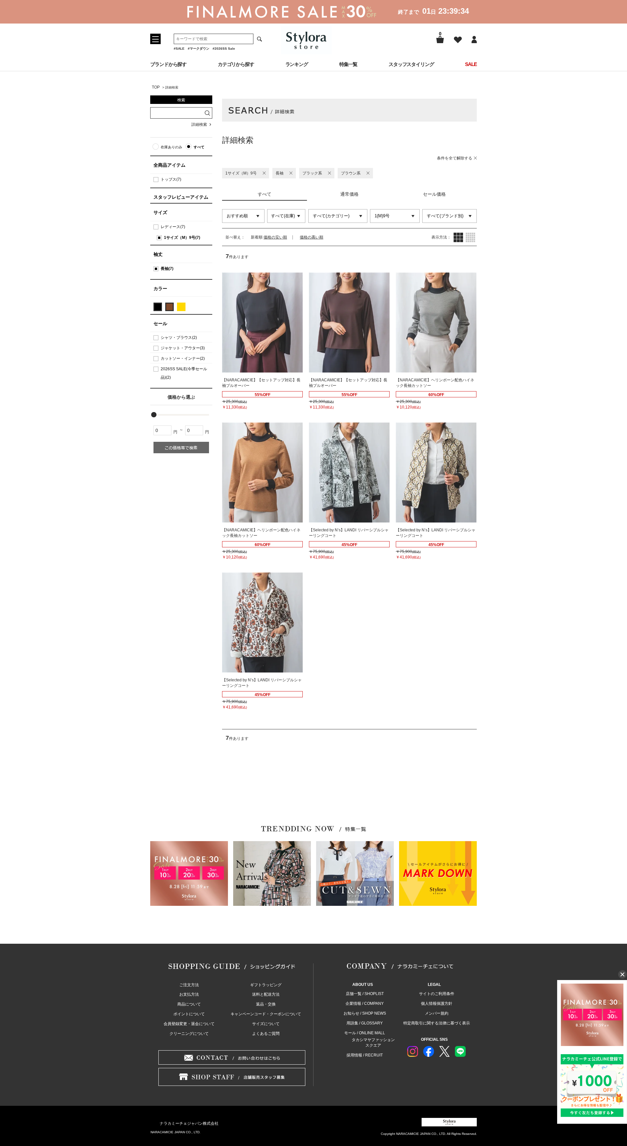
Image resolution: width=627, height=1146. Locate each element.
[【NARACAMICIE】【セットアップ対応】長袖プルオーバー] (262, 323)
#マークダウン (198, 48)
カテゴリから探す (236, 64)
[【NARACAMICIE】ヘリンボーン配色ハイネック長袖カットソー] (436, 323)
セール (160, 323)
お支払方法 (189, 994)
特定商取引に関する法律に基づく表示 (436, 1023)
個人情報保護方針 (436, 1003)
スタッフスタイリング (411, 64)
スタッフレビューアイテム (180, 197)
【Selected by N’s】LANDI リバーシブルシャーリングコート (349, 533)
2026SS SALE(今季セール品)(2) (184, 373)
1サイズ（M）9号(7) (182, 237)
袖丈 (158, 254)
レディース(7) (173, 226)
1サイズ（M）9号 (241, 173)
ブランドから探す (168, 64)
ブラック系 (312, 173)
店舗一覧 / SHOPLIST (365, 993)
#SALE (179, 48)
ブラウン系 (351, 173)
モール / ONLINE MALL (364, 1033)
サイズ (160, 212)
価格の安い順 (275, 237)
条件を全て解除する (454, 158)
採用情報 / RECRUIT (364, 1055)
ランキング (296, 64)
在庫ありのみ (171, 147)
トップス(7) (171, 179)
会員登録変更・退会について (189, 1023)
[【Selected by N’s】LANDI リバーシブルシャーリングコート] (349, 473)
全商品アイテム (169, 165)
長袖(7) (167, 268)
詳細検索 (199, 124)
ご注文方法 (189, 985)
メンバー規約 (436, 1013)
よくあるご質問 (266, 1033)
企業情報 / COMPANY (365, 1003)
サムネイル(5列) (470, 237)
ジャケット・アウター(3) (183, 348)
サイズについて (266, 1023)
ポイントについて (189, 1014)
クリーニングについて (189, 1033)
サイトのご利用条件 (436, 993)
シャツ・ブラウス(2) (179, 337)
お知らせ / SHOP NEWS (365, 1013)
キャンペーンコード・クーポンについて (266, 1014)
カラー (160, 288)
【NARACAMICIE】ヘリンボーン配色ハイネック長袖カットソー (435, 383)
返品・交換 (266, 1004)
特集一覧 (348, 64)
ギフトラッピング (265, 985)
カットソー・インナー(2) (183, 358)
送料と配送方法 (266, 994)
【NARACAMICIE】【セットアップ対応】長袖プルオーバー (261, 383)
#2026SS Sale (224, 48)
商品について (189, 1004)
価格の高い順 (311, 237)
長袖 (279, 173)
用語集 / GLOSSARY (364, 1023)
